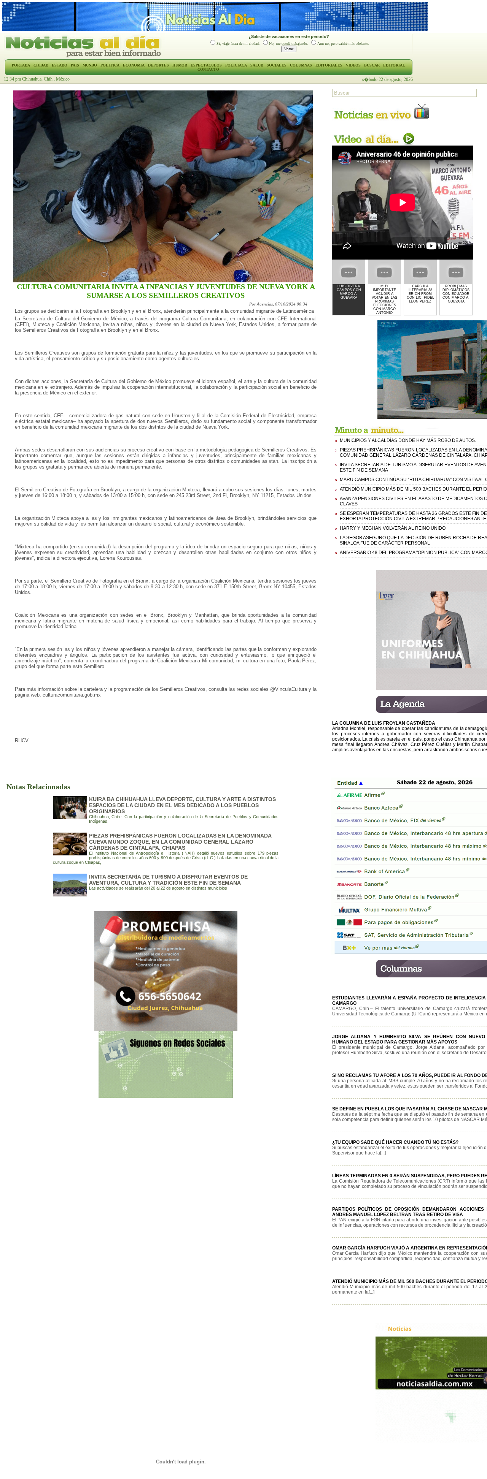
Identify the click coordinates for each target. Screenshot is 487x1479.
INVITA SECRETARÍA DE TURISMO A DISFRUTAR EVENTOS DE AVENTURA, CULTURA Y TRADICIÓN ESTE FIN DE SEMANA (168, 880)
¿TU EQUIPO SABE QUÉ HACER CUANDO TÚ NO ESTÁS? (395, 1142)
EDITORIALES (328, 65)
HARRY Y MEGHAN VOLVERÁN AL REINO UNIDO (393, 528)
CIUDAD (40, 65)
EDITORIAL (394, 65)
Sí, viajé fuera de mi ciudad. (238, 43)
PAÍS (75, 65)
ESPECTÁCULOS (206, 65)
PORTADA (21, 65)
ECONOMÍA (134, 65)
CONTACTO (208, 69)
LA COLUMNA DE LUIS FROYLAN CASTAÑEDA (383, 723)
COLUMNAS (301, 65)
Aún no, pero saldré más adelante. (343, 43)
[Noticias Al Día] (84, 56)
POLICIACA (236, 65)
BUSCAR (372, 65)
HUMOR (179, 65)
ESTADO (59, 65)
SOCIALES (276, 65)
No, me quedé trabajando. (288, 43)
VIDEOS (353, 65)
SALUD (256, 65)
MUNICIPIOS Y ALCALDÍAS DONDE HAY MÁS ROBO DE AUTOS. (408, 440)
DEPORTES (158, 65)
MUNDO (90, 65)
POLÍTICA (109, 65)
